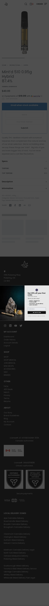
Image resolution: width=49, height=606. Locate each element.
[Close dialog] (48, 286)
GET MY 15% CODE (37, 312)
